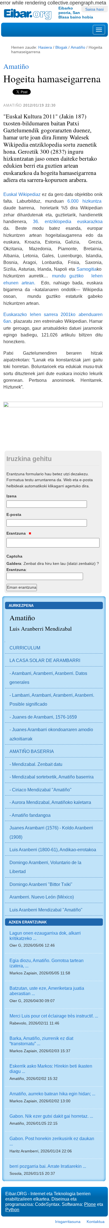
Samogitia (87, 269)
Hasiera (45, 47)
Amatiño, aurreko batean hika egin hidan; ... (52, 1093)
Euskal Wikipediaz (22, 194)
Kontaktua (96, 1221)
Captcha (14, 556)
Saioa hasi (94, 9)
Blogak (61, 47)
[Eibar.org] (29, 14)
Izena (11, 496)
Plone (90, 1204)
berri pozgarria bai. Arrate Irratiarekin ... (48, 1166)
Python (12, 1209)
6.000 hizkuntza (84, 201)
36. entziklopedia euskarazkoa (68, 221)
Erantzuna (16, 533)
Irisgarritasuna (67, 1221)
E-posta (13, 514)
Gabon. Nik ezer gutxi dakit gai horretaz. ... (51, 1116)
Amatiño (78, 47)
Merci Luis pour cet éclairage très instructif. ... (54, 1015)
